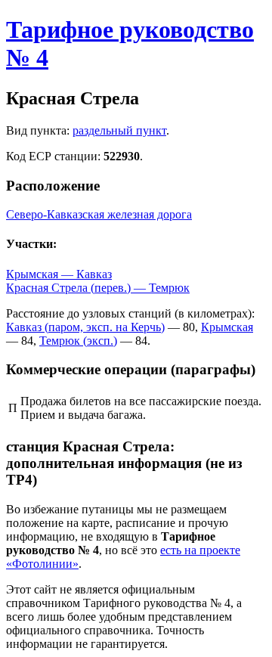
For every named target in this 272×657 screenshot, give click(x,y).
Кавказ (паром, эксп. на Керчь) (85, 327)
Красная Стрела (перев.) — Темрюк (98, 287)
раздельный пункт (119, 130)
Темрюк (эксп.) (78, 340)
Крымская (227, 327)
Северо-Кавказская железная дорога (99, 214)
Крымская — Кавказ (59, 274)
